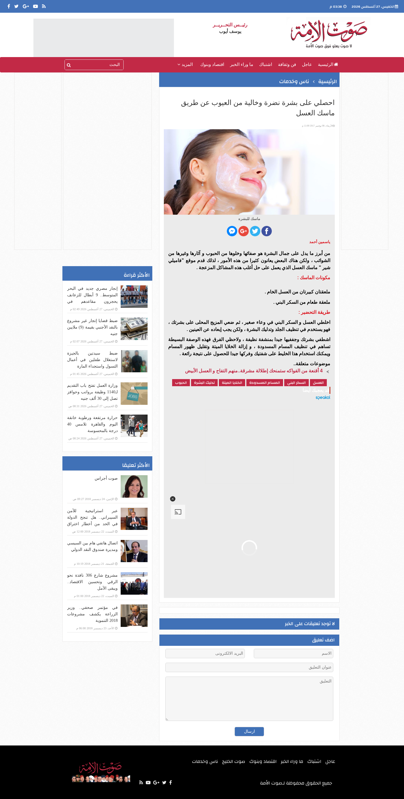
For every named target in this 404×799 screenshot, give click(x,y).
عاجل (307, 64)
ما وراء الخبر (241, 64)
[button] (172, 499)
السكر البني (296, 382)
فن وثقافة (287, 64)
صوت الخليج (233, 761)
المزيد (186, 64)
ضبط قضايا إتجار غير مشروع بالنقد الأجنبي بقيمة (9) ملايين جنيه (92, 327)
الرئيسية (325, 64)
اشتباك (265, 64)
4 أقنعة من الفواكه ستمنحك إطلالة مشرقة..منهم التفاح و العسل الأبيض (254, 370)
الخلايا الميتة (232, 382)
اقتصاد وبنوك (212, 64)
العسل (318, 382)
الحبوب (181, 382)
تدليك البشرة (204, 382)
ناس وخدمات (294, 81)
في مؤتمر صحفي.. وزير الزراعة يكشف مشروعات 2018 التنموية (92, 614)
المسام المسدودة (264, 382)
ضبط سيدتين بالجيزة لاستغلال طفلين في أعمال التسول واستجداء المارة (92, 359)
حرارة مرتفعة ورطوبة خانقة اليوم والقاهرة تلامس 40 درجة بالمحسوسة (92, 424)
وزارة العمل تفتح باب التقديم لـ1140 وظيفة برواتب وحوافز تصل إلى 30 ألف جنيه (92, 392)
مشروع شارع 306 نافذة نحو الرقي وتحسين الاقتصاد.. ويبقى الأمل (92, 582)
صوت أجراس (106, 478)
